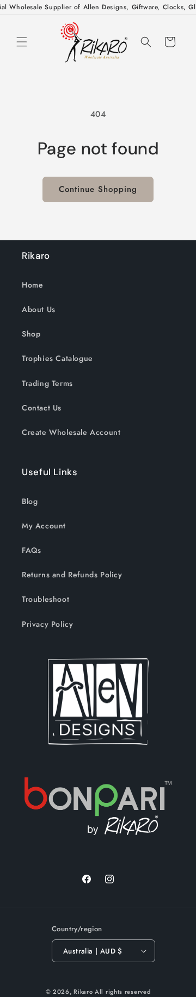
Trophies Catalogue (57, 358)
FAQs (31, 550)
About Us (39, 309)
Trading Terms (47, 383)
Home (32, 284)
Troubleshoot (45, 599)
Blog (30, 501)
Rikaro (83, 991)
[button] (22, 42)
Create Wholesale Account (71, 432)
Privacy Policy (47, 624)
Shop (31, 333)
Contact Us (42, 407)
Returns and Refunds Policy (72, 574)
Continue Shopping (98, 189)
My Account (44, 525)
